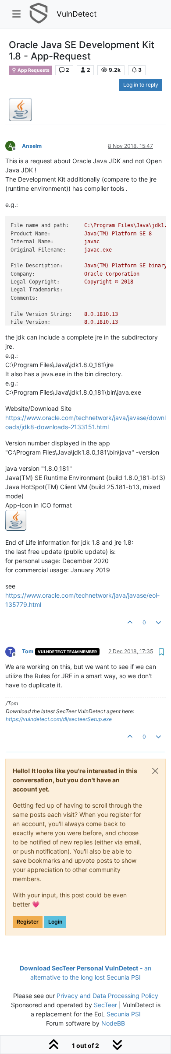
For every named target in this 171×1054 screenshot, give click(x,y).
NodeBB (113, 1023)
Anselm (32, 146)
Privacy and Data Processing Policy (107, 995)
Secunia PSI (124, 1014)
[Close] (155, 771)
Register (28, 921)
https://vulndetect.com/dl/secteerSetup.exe (59, 719)
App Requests (33, 70)
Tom (27, 651)
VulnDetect (76, 13)
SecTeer (105, 1004)
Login (55, 921)
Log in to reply (140, 84)
